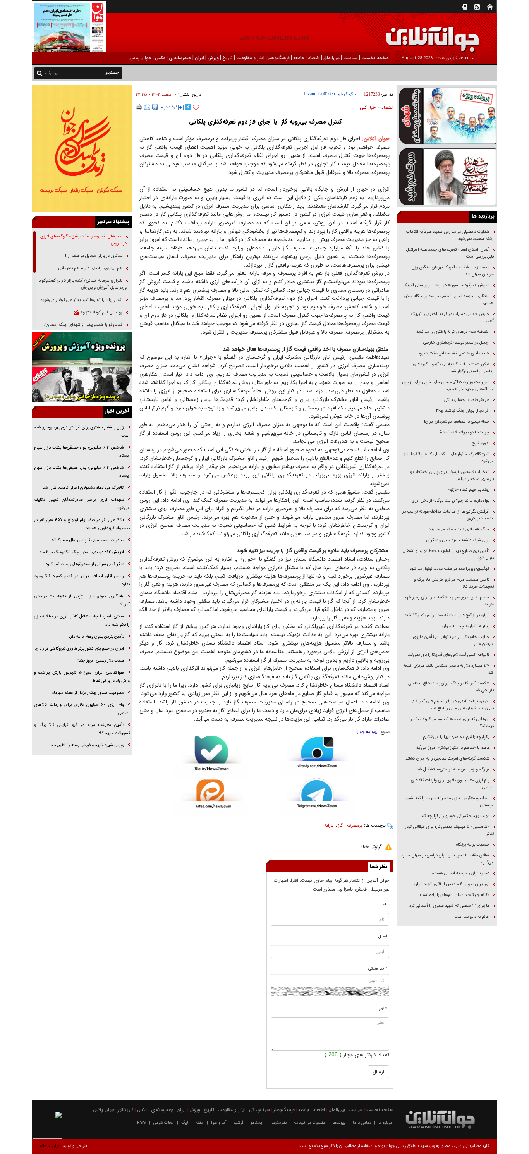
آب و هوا (219, 1123)
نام (385, 904)
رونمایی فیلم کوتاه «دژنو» (468, 490)
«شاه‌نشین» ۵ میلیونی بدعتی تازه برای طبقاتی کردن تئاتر (449, 830)
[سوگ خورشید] (447, 176)
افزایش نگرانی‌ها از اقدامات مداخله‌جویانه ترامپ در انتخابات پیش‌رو (448, 515)
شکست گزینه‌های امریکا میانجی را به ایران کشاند (447, 758)
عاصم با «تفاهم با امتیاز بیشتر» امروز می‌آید (452, 748)
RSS (141, 1123)
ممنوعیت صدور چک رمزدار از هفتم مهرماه (88, 693)
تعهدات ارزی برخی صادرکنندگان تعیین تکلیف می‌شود (82, 504)
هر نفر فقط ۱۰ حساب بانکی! (466, 400)
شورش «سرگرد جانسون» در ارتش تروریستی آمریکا (446, 285)
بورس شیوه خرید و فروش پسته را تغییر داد (87, 745)
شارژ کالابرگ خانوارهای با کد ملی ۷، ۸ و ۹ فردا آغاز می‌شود (449, 457)
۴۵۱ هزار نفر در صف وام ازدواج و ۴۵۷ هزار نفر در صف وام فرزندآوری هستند (82, 524)
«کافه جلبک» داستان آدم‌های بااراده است (454, 895)
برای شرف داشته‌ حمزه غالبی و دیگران (457, 540)
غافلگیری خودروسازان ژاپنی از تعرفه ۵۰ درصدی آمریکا (82, 600)
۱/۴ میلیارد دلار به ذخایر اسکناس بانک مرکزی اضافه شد (448, 669)
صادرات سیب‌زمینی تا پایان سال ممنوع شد (87, 540)
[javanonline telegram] (188, 107)
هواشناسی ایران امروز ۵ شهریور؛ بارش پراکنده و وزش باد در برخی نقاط (82, 676)
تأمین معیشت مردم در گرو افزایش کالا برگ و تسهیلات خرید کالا (454, 583)
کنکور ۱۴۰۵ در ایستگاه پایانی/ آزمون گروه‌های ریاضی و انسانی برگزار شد (453, 368)
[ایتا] (211, 798)
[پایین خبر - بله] (211, 757)
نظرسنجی (279, 1123)
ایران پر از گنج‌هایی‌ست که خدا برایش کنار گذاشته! (446, 615)
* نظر (383, 1009)
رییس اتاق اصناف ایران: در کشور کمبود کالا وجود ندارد (82, 580)
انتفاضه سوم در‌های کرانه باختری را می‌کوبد (452, 331)
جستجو (257, 1123)
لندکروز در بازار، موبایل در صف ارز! (93, 256)
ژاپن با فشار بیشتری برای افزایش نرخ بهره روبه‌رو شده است (82, 431)
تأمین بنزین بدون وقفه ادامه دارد (96, 636)
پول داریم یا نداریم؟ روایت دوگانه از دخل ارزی (450, 500)
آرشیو (238, 1123)
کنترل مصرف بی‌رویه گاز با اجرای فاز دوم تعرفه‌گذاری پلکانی (264, 122)
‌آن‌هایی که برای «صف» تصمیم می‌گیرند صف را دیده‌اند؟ (451, 722)
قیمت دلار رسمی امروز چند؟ (100, 660)
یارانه (329, 825)
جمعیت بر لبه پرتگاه (472, 844)
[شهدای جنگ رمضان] (447, 115)
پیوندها (339, 1123)
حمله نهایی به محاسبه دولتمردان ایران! (456, 421)
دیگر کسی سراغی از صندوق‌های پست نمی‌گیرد (85, 564)
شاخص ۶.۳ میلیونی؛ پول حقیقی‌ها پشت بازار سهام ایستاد (82, 451)
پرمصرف (354, 825)
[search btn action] (39, 72)
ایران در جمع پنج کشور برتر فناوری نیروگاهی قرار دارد (79, 648)
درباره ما (385, 1123)
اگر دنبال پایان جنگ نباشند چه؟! (462, 411)
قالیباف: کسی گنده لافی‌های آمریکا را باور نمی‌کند (448, 655)
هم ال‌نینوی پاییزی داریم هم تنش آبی (90, 268)
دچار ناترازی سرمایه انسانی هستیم (459, 873)
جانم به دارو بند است (471, 916)
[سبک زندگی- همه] (82, 148)
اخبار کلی (368, 107)
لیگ (184, 1123)
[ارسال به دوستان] (147, 107)
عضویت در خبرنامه (309, 1123)
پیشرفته (51, 73)
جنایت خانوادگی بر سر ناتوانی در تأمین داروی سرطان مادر (453, 640)
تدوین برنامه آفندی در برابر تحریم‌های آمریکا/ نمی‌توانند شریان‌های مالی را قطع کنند (453, 705)
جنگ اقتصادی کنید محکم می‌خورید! (458, 529)
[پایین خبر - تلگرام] (317, 797)
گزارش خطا (371, 846)
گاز (340, 825)
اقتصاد (387, 107)
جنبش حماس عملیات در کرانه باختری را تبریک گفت (452, 317)
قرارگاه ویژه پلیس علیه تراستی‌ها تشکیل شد (453, 769)
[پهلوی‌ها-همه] (82, 384)
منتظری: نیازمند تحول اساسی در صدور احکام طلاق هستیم (449, 299)
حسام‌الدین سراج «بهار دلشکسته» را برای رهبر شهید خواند (448, 601)
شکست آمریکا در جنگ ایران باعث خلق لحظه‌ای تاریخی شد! (451, 687)
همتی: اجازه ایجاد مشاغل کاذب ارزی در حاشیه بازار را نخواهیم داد (82, 620)
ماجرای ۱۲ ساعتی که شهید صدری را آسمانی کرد (449, 906)
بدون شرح (480, 443)
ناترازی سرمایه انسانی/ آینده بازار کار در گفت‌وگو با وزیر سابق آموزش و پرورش (82, 284)
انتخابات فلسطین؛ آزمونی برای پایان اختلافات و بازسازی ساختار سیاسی (452, 475)
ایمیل (382, 936)
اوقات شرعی (163, 1123)
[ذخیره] (155, 107)
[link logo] (441, 34)
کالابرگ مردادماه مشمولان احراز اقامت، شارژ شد (83, 488)
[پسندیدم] (196, 108)
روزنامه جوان (367, 732)
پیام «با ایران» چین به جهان (465, 626)
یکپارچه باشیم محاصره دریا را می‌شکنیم (456, 737)
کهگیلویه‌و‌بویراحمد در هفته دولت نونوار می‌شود (449, 569)
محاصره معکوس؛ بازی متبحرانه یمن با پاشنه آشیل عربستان (450, 801)
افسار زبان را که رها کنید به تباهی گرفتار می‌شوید (81, 300)
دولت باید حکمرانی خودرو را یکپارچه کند (454, 816)
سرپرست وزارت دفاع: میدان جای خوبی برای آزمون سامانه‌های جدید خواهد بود (448, 385)
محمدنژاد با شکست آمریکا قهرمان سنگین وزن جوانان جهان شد (453, 271)
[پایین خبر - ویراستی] (317, 756)
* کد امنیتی (377, 968)
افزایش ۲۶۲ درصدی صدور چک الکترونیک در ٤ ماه (82, 552)
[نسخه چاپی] (139, 107)
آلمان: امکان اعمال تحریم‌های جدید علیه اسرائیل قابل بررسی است (450, 253)
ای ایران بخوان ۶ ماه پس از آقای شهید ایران (451, 884)
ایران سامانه (50, 1146)
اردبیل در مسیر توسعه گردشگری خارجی (455, 342)
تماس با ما (362, 1123)
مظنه (200, 1123)
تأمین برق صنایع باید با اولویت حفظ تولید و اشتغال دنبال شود (448, 554)
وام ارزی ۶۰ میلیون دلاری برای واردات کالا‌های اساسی (452, 784)
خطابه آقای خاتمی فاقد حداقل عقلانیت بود (453, 353)
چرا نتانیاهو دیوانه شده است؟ (464, 432)
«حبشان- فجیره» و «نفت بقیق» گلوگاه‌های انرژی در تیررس (83, 240)
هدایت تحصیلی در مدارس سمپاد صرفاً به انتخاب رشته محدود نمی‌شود (450, 235)
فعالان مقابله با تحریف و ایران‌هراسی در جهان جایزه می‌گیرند (448, 859)
